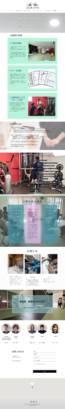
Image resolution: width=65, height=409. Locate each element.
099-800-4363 (18, 360)
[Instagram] (36, 402)
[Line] (31, 402)
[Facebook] (34, 402)
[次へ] (60, 305)
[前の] (4, 305)
